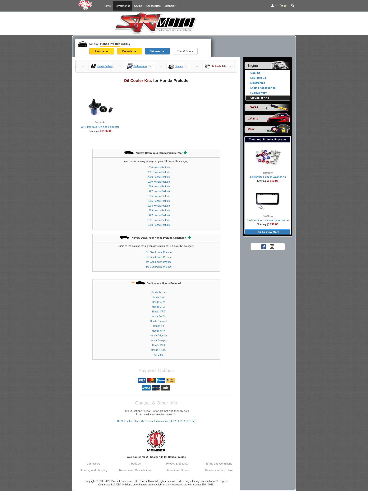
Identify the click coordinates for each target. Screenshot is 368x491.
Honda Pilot (158, 345)
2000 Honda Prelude (158, 176)
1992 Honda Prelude (158, 215)
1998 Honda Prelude (158, 186)
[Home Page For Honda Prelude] (86, 5)
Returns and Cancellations (135, 470)
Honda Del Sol (159, 316)
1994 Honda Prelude (158, 205)
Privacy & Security (177, 463)
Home (107, 5)
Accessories (153, 5)
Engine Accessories (263, 87)
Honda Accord (158, 292)
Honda (100, 51)
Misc (251, 129)
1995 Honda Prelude (158, 200)
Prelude (127, 51)
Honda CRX (158, 306)
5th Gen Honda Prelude (159, 257)
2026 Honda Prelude (158, 167)
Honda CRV (158, 302)
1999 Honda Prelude (158, 181)
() (285, 5)
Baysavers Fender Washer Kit (268, 176)
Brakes (252, 107)
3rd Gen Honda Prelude (159, 266)
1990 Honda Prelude (158, 224)
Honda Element (158, 321)
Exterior (253, 118)
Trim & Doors (185, 51)
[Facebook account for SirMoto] (263, 246)
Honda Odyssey (159, 335)
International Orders (177, 470)
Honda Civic (158, 297)
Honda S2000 (158, 349)
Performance (122, 5)
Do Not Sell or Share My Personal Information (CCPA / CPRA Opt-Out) (156, 421)
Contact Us (93, 463)
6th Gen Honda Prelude (159, 252)
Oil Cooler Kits (259, 97)
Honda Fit (158, 326)
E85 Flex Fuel (258, 77)
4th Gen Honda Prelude (159, 261)
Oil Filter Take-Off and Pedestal (100, 126)
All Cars (158, 354)
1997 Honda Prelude (158, 191)
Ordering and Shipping (93, 470)
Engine (252, 66)
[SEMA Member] (156, 440)
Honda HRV (158, 330)
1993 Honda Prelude (158, 210)
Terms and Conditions (219, 463)
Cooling (255, 72)
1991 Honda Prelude (158, 220)
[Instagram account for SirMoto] (272, 246)
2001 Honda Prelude (158, 172)
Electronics (257, 82)
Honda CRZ (158, 311)
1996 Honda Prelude (158, 196)
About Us (135, 463)
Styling (138, 5)
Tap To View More (267, 231)
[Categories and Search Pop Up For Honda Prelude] (292, 6)
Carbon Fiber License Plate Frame (268, 220)
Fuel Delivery (258, 92)
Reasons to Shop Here (219, 470)
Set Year (155, 51)
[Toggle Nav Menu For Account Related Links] (273, 6)
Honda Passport (159, 340)
